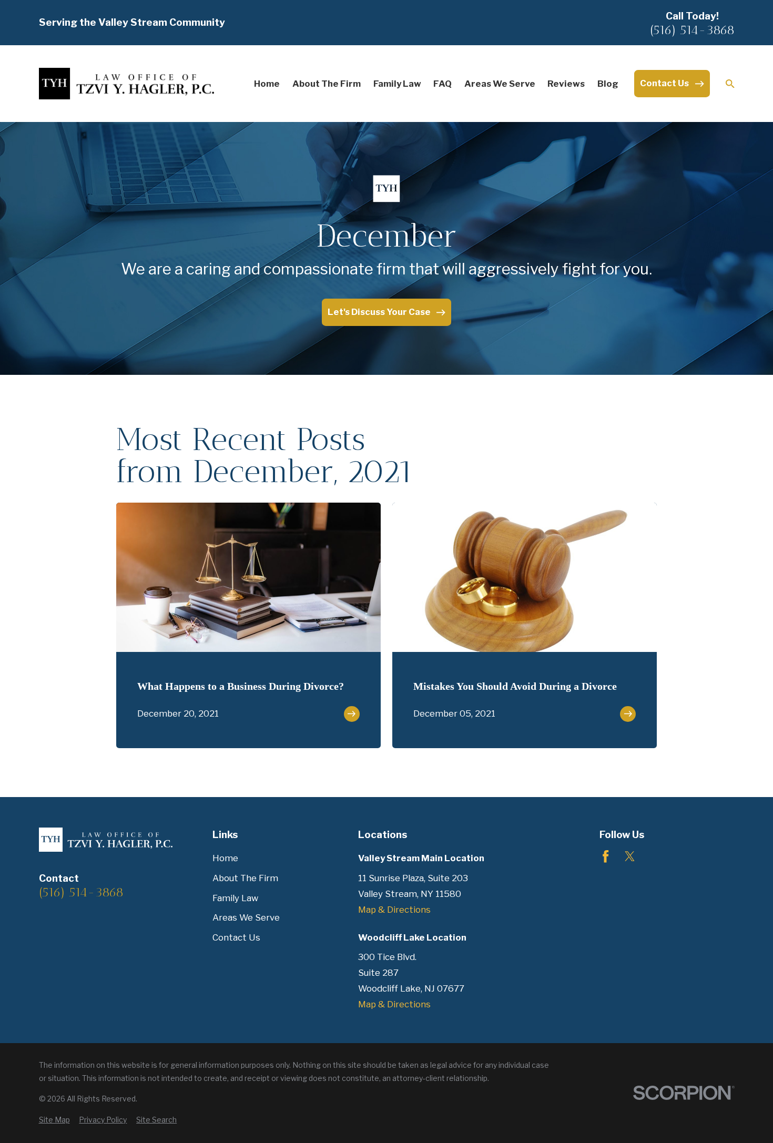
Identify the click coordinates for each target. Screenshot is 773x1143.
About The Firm (245, 878)
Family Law (235, 898)
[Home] (127, 83)
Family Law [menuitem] (397, 83)
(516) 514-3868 (692, 30)
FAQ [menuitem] (442, 83)
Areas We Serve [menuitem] (499, 83)
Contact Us (236, 937)
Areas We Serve (246, 917)
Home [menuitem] (267, 83)
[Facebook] (605, 856)
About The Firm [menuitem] (326, 83)
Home (225, 858)
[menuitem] (54, 1120)
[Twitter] (630, 856)
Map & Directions (394, 909)
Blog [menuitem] (607, 83)
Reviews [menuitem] (566, 83)
